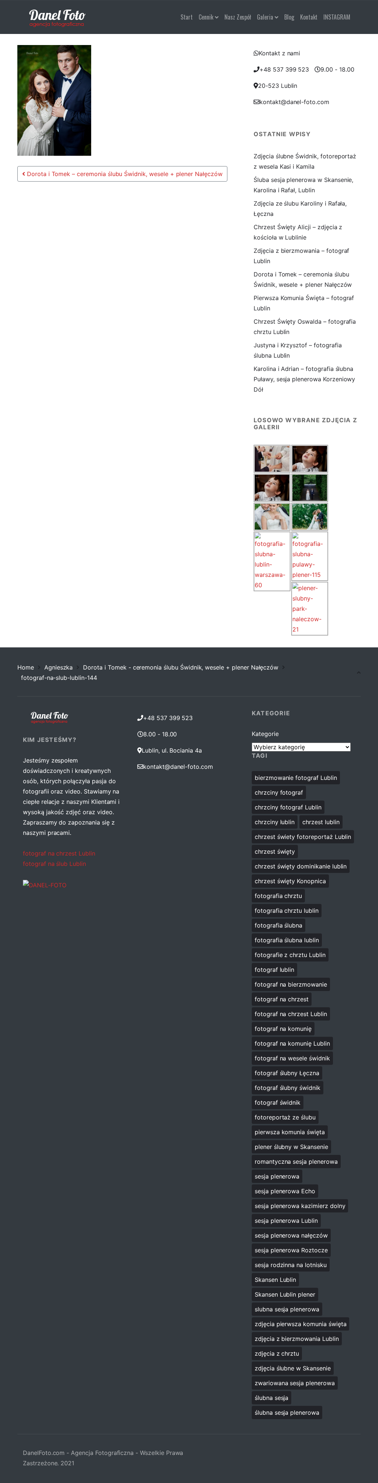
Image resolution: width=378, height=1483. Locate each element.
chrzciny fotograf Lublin (288, 807)
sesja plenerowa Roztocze (291, 1250)
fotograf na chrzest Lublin (59, 853)
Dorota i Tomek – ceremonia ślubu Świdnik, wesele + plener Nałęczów (124, 174)
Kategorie (265, 733)
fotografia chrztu (278, 895)
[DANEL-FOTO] (44, 884)
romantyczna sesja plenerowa (296, 1161)
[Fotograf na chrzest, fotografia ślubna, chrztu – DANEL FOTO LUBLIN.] (57, 17)
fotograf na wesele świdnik (292, 1058)
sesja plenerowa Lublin (286, 1220)
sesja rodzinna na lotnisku (291, 1265)
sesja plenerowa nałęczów (291, 1235)
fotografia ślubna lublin (287, 940)
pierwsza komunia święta (290, 1132)
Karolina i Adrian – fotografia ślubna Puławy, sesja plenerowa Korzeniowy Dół (304, 379)
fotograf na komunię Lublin (292, 1043)
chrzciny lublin (275, 822)
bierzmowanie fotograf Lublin (296, 777)
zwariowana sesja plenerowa (295, 1383)
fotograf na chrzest (282, 999)
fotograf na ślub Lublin (54, 863)
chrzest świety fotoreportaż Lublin (303, 836)
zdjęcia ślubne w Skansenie (293, 1368)
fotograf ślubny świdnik (287, 1087)
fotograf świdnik (277, 1102)
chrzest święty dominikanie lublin (301, 866)
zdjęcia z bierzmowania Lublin (297, 1338)
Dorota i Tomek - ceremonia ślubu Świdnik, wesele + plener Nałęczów (180, 667)
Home (25, 667)
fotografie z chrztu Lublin (290, 955)
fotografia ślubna (278, 925)
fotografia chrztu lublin (287, 910)
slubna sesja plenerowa (287, 1309)
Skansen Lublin (275, 1279)
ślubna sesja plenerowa (287, 1412)
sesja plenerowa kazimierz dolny (300, 1206)
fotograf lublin (274, 969)
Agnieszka (58, 667)
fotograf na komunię (283, 1028)
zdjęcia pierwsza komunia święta (301, 1324)
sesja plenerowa (277, 1176)
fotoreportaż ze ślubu (285, 1117)
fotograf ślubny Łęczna (287, 1073)
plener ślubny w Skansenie (291, 1146)
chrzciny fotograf (279, 792)
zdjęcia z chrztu (277, 1353)
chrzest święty (275, 851)
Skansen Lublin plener (285, 1294)
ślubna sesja (271, 1397)
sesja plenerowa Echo (285, 1191)
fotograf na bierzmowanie (291, 984)
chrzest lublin (320, 822)
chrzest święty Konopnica (290, 881)
